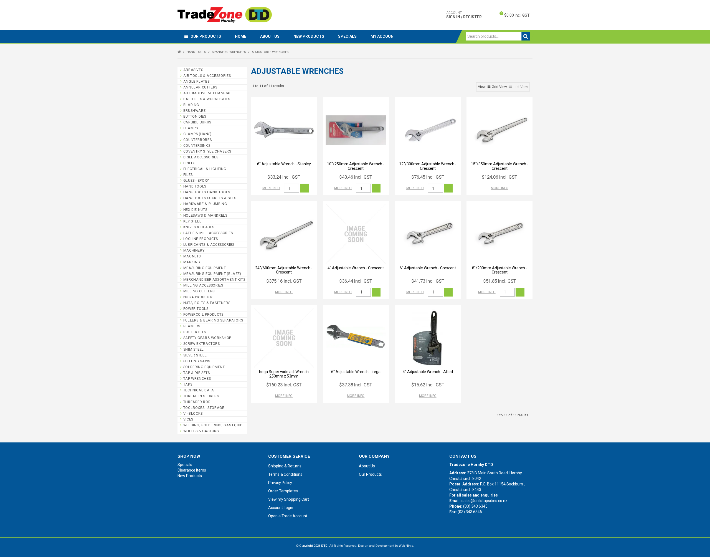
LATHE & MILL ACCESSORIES (208, 233)
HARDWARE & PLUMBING (205, 204)
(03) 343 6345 (475, 506)
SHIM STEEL (193, 349)
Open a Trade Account (287, 516)
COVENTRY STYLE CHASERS (207, 151)
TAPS (187, 384)
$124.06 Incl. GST (499, 177)
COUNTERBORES (197, 140)
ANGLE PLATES (196, 81)
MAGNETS (192, 256)
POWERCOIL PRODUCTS (203, 314)
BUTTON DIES (194, 116)
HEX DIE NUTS (195, 209)
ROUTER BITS (194, 332)
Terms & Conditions (285, 474)
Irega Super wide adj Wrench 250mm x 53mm (284, 373)
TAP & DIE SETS (196, 373)
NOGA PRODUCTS (198, 297)
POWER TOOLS (196, 309)
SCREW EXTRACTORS (201, 343)
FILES (188, 175)
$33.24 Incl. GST (283, 177)
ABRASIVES (193, 70)
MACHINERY (194, 250)
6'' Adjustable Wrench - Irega (356, 371)
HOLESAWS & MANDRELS (205, 215)
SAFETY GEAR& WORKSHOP (207, 338)
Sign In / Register (464, 15)
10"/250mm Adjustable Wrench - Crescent (355, 166)
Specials (347, 36)
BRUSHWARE (194, 110)
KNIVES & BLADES (198, 227)
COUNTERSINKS (197, 145)
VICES (188, 419)
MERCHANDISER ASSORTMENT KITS (214, 279)
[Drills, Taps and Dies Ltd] (225, 14)
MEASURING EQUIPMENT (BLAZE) (212, 274)
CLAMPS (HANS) (197, 134)
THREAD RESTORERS (201, 396)
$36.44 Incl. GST (355, 281)
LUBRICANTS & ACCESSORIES (208, 244)
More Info (271, 188)
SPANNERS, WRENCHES (229, 52)
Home (240, 36)
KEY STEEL (192, 221)
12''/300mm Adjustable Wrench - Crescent (428, 166)
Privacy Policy (280, 482)
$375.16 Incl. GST (284, 281)
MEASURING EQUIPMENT (204, 268)
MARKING (191, 262)
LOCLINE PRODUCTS (200, 239)
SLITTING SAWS (196, 361)
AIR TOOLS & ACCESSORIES (207, 76)
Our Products (206, 36)
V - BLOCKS (193, 413)
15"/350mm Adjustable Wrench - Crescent (499, 166)
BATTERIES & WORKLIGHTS (206, 99)
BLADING (191, 105)
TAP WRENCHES (197, 378)
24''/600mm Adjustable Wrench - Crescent (284, 270)
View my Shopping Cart (288, 499)
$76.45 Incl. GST (427, 177)
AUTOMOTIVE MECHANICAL (207, 93)
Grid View (499, 87)
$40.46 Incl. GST (355, 177)
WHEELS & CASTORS (201, 431)
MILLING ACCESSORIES (203, 285)
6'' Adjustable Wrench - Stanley (284, 164)
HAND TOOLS (196, 52)
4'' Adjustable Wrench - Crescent (356, 268)
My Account (383, 36)
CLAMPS (190, 128)
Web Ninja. (406, 546)
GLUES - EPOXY (196, 180)
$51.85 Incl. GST (499, 281)
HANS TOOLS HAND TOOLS (206, 192)
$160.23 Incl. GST (284, 385)
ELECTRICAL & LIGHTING (204, 169)
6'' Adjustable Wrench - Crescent (428, 268)
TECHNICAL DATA (198, 390)
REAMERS (191, 326)
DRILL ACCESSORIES (201, 157)
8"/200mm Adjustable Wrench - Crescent (499, 270)
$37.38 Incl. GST (355, 385)
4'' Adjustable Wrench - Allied (428, 371)
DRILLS (189, 163)
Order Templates (283, 491)
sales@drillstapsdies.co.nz (485, 500)
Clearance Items (192, 470)
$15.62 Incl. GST (427, 385)
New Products (308, 36)
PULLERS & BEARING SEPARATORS (213, 320)
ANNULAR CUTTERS (200, 87)
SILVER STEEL (195, 355)
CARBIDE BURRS (197, 122)
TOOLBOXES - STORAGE (203, 408)
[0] (497, 15)
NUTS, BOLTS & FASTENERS (206, 303)
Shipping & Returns (284, 466)
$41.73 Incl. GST (427, 281)
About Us (270, 36)
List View (521, 87)
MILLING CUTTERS (199, 291)
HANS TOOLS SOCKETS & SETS (209, 198)
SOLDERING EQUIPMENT (204, 367)
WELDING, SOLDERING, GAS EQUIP (212, 425)
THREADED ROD (197, 402)
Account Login (280, 507)
